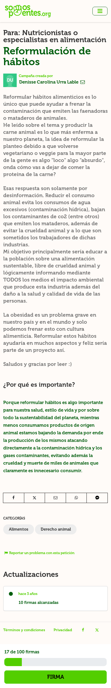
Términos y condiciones (24, 630)
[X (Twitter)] (96, 630)
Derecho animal (56, 529)
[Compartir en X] (34, 498)
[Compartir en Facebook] (13, 498)
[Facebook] (83, 630)
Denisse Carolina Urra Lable (49, 82)
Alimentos (18, 529)
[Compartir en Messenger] (97, 498)
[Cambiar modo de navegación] (99, 11)
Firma (55, 677)
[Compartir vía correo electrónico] (55, 498)
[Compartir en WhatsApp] (76, 498)
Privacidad (63, 630)
